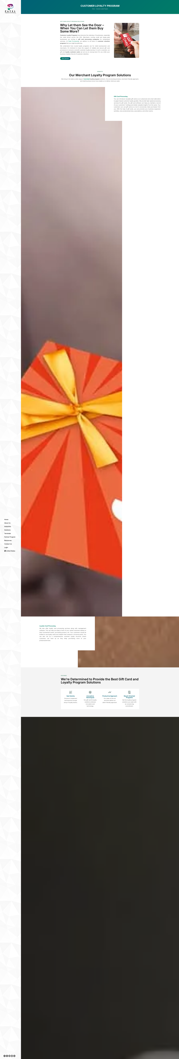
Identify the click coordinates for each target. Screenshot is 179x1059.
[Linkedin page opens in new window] (14, 1056)
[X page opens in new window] (7, 1056)
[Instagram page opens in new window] (9, 1056)
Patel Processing (73, 41)
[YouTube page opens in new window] (12, 1056)
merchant (87, 79)
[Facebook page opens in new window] (4, 1056)
